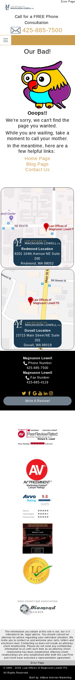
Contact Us (37, 169)
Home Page (37, 158)
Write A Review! (37, 401)
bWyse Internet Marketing (56, 677)
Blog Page (37, 164)
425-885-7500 (42, 30)
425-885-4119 (37, 382)
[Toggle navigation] (5, 40)
